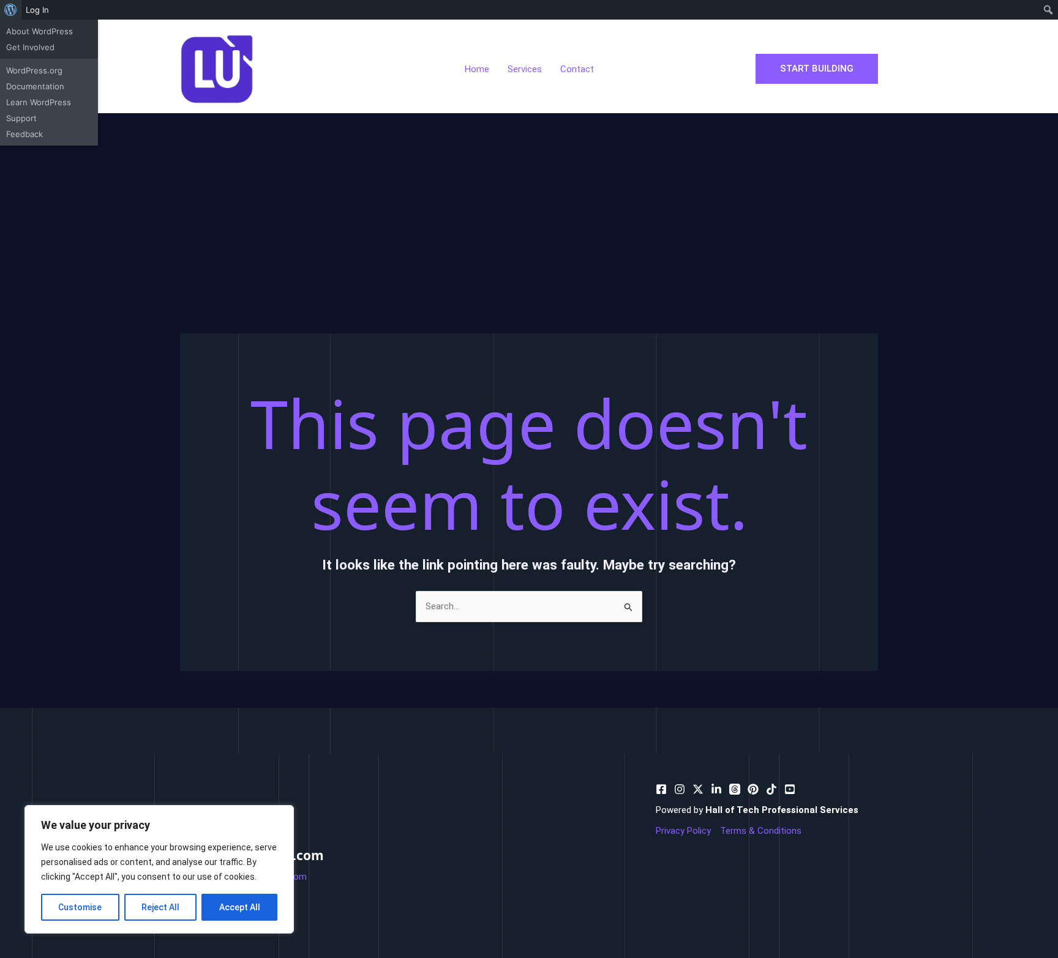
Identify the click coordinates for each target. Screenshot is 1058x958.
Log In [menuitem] (37, 10)
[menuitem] (10, 10)
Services (525, 69)
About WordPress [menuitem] (39, 31)
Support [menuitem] (21, 118)
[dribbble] (734, 789)
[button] (817, 69)
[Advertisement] (529, 205)
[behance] (697, 789)
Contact (577, 69)
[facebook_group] (789, 789)
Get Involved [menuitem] (30, 47)
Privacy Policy (683, 830)
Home (477, 69)
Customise (80, 907)
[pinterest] (679, 789)
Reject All (160, 907)
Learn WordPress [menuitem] (38, 102)
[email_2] (771, 789)
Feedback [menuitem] (24, 134)
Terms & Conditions (760, 830)
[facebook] (661, 789)
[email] (753, 789)
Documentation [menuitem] (35, 86)
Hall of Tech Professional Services (781, 809)
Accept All (239, 907)
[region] (159, 869)
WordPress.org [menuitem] (34, 70)
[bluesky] (716, 789)
